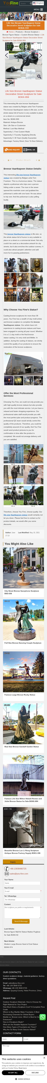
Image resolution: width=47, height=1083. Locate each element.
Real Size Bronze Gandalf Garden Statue (22, 747)
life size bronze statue (7, 962)
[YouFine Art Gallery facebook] (2, 995)
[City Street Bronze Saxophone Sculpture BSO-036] (23, 568)
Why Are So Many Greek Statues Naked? (19, 1030)
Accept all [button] (13, 1073)
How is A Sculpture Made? (13, 1022)
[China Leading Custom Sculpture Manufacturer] (10, 4)
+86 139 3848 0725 (14, 986)
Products (19, 32)
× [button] (44, 1058)
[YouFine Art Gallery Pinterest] (4, 995)
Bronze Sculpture (31, 32)
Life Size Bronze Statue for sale (27, 962)
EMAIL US (31, 150)
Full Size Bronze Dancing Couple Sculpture (23, 643)
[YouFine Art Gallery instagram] (3, 995)
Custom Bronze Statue (30, 35)
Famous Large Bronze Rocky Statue (20, 695)
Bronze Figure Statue (11, 35)
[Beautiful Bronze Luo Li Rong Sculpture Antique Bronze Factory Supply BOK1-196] (23, 827)
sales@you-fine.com (19, 874)
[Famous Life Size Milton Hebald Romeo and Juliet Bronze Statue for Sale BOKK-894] (23, 775)
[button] (36, 9)
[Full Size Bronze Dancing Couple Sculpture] (23, 619)
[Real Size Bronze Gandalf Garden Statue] (23, 723)
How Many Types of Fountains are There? (19, 1027)
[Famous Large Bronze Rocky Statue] (23, 671)
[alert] (23, 1069)
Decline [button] (35, 1073)
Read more (23, 1068)
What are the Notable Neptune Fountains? (20, 1024)
